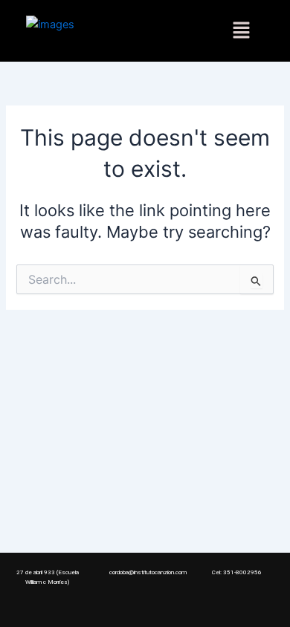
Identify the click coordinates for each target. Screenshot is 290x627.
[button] (241, 31)
